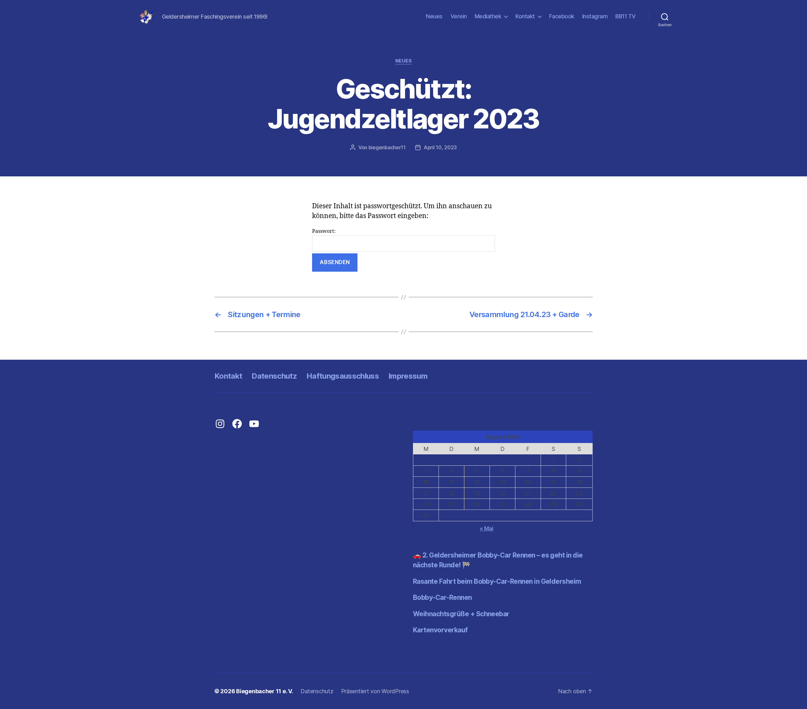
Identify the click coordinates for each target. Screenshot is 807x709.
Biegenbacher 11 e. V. (264, 691)
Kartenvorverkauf (440, 630)
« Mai (486, 528)
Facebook (561, 16)
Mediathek (488, 16)
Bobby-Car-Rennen (442, 597)
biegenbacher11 (387, 147)
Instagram (595, 16)
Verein (458, 16)
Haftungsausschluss (342, 376)
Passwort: (324, 231)
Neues (434, 16)
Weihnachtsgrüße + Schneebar (461, 614)
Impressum (407, 376)
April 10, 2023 (440, 147)
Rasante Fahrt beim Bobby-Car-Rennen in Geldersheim (497, 581)
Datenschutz (274, 376)
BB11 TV (625, 16)
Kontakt (525, 16)
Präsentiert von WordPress (375, 691)
